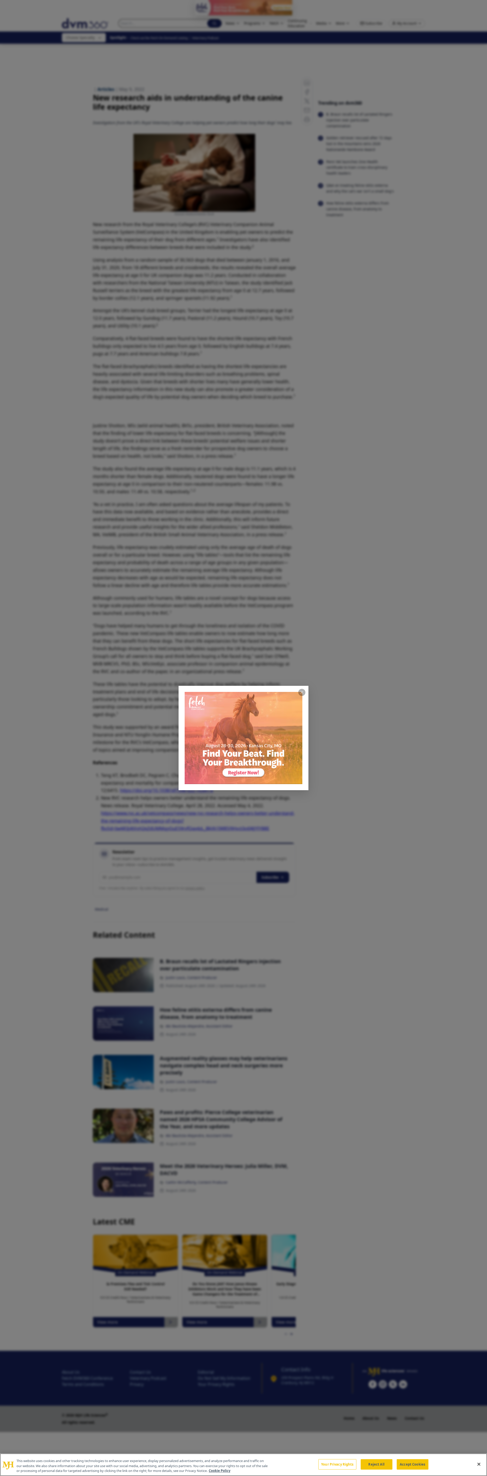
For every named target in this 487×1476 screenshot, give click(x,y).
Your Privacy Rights (337, 1464)
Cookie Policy (219, 1470)
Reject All (376, 1464)
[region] (243, 1464)
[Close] (478, 1464)
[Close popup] (301, 692)
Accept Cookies (412, 1464)
